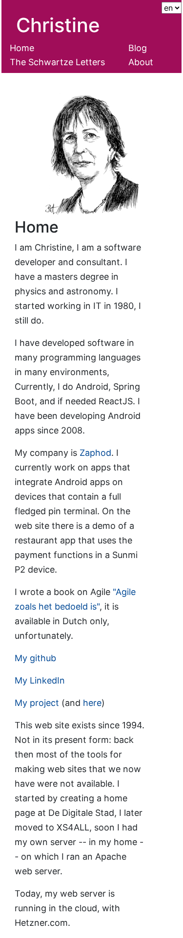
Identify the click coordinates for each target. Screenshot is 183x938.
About (140, 62)
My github (35, 658)
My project (37, 703)
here (92, 703)
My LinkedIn (40, 680)
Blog (137, 48)
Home (22, 48)
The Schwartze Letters (57, 62)
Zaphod (95, 453)
